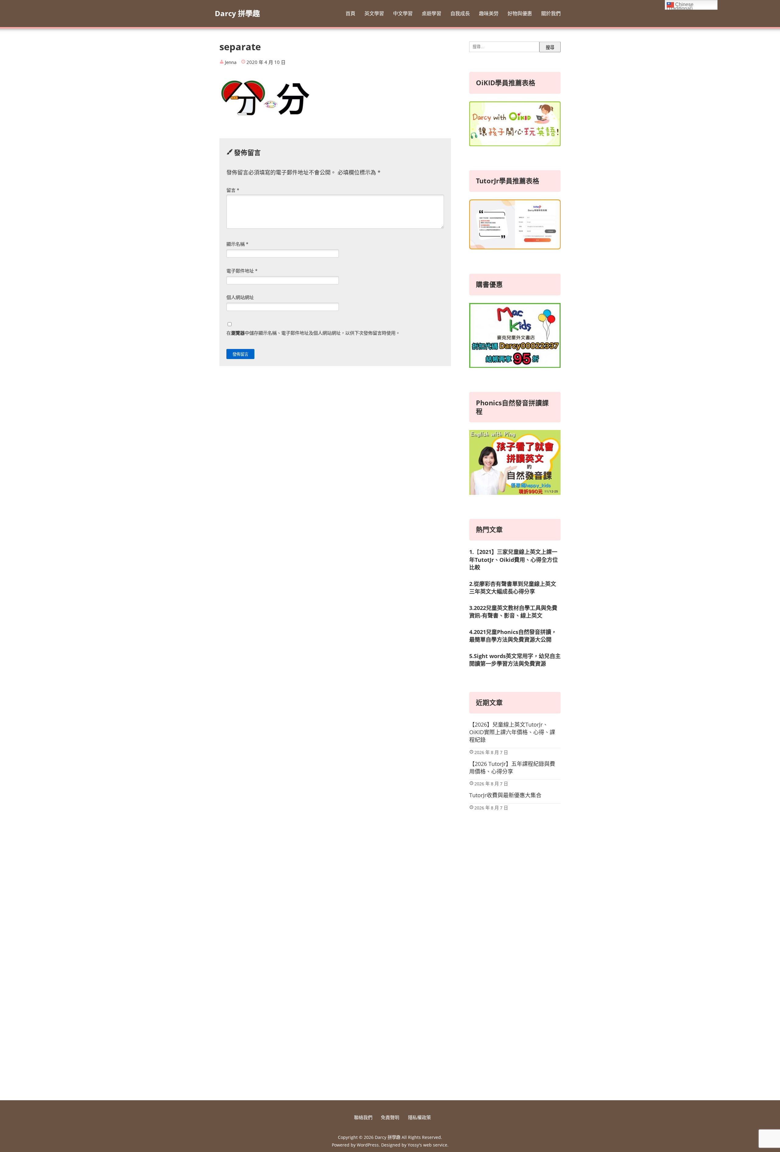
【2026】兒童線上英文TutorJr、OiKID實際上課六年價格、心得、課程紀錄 (512, 732)
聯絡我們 (363, 1117)
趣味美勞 (488, 13)
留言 (232, 190)
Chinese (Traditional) (680, 6)
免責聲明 (390, 1117)
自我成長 (460, 13)
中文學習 (403, 13)
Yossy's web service (427, 1145)
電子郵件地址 (241, 271)
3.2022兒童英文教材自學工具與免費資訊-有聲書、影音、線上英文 (513, 611)
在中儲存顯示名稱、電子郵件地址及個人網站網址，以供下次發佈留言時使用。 (313, 333)
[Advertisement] (515, 990)
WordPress (368, 1145)
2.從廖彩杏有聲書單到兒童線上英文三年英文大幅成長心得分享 (512, 587)
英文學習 (374, 13)
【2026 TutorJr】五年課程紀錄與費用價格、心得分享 (512, 767)
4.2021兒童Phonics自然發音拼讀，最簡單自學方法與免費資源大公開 (513, 635)
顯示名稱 (237, 244)
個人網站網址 (240, 297)
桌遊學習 (431, 13)
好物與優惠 (520, 13)
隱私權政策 (419, 1117)
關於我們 (551, 13)
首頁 (350, 13)
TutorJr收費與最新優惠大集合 (505, 795)
